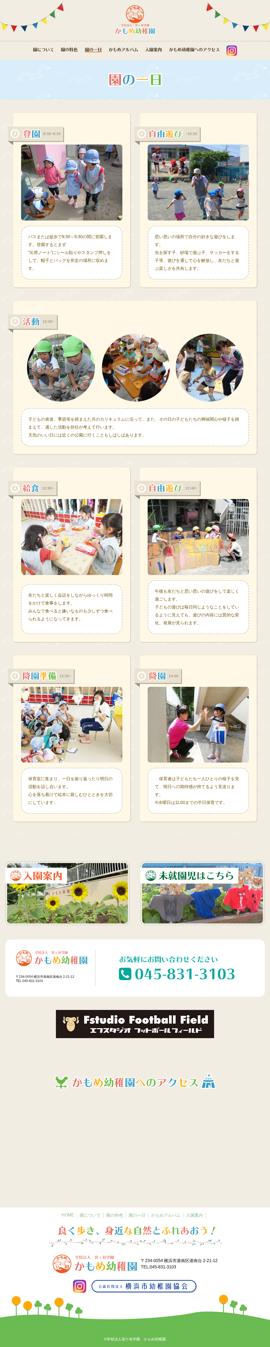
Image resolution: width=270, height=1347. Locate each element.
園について (43, 49)
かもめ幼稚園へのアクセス (194, 49)
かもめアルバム (123, 49)
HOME (67, 1215)
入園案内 (153, 49)
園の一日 (93, 49)
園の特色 (69, 49)
